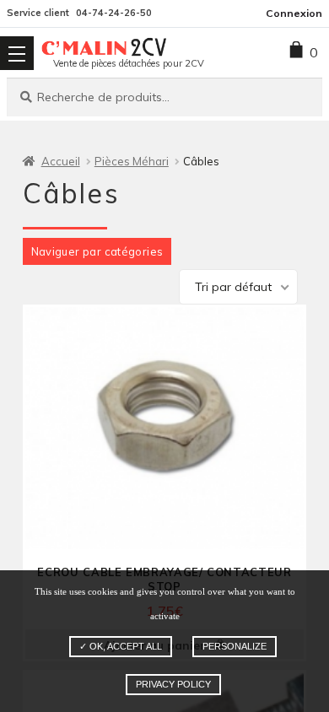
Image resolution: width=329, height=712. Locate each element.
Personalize (234, 646)
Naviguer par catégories (97, 251)
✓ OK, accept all (120, 646)
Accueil (60, 161)
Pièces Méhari (131, 161)
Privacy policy (173, 684)
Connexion (294, 13)
